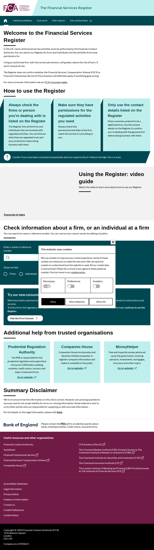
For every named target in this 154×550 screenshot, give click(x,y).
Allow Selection (77, 301)
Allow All (101, 301)
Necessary (49, 281)
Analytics (98, 281)
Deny (53, 301)
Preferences (73, 281)
